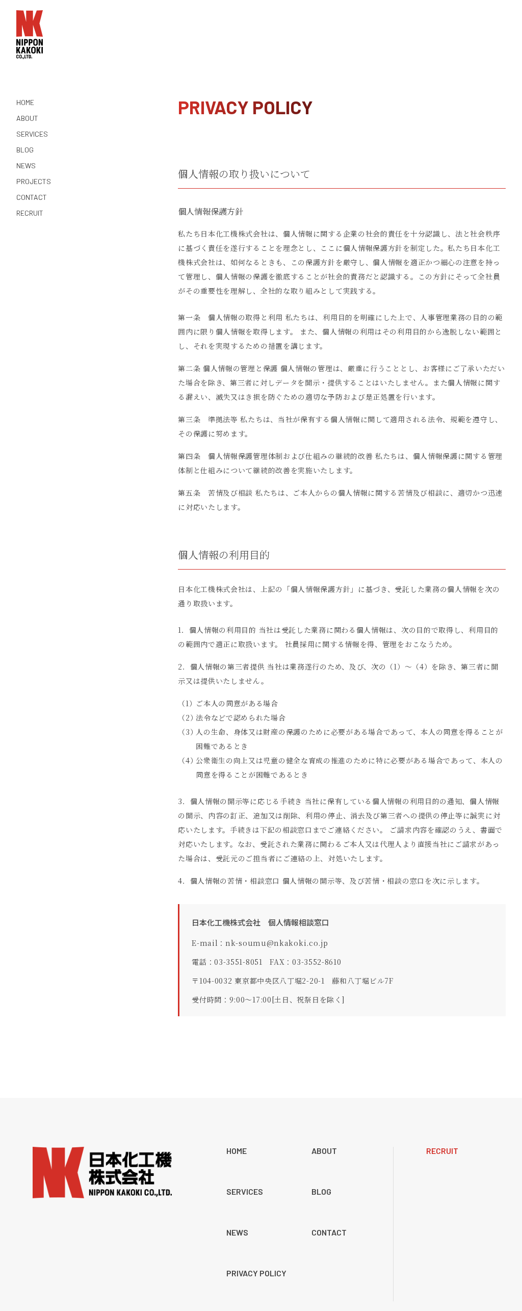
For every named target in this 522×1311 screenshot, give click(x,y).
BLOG (321, 1192)
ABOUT (324, 1151)
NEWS (237, 1232)
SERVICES (244, 1192)
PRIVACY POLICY (256, 1273)
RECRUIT (442, 1151)
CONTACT (329, 1232)
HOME (236, 1151)
